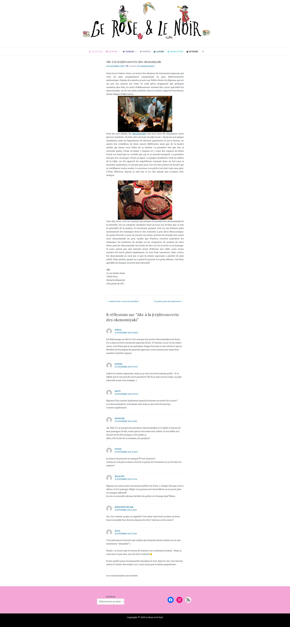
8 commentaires (146, 66)
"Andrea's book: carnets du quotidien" (122, 301)
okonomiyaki (139, 133)
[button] (118, 52)
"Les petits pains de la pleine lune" (168, 301)
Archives (110, 596)
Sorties (132, 66)
